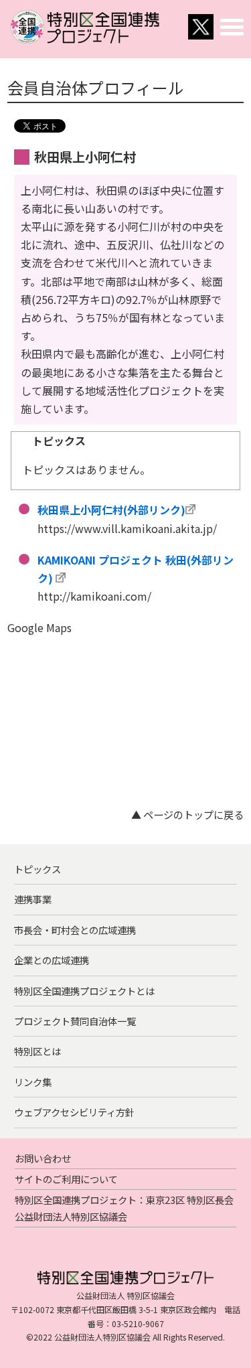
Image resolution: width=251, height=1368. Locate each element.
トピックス (37, 869)
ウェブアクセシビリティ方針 (74, 1112)
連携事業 (33, 899)
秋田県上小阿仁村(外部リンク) (111, 510)
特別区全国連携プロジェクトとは (84, 991)
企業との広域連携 (51, 960)
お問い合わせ (43, 1158)
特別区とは (37, 1051)
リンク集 (33, 1082)
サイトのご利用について (66, 1179)
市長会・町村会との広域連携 (75, 930)
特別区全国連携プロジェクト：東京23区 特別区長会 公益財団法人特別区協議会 (124, 1208)
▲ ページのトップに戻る (187, 814)
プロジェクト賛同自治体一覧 (75, 1021)
